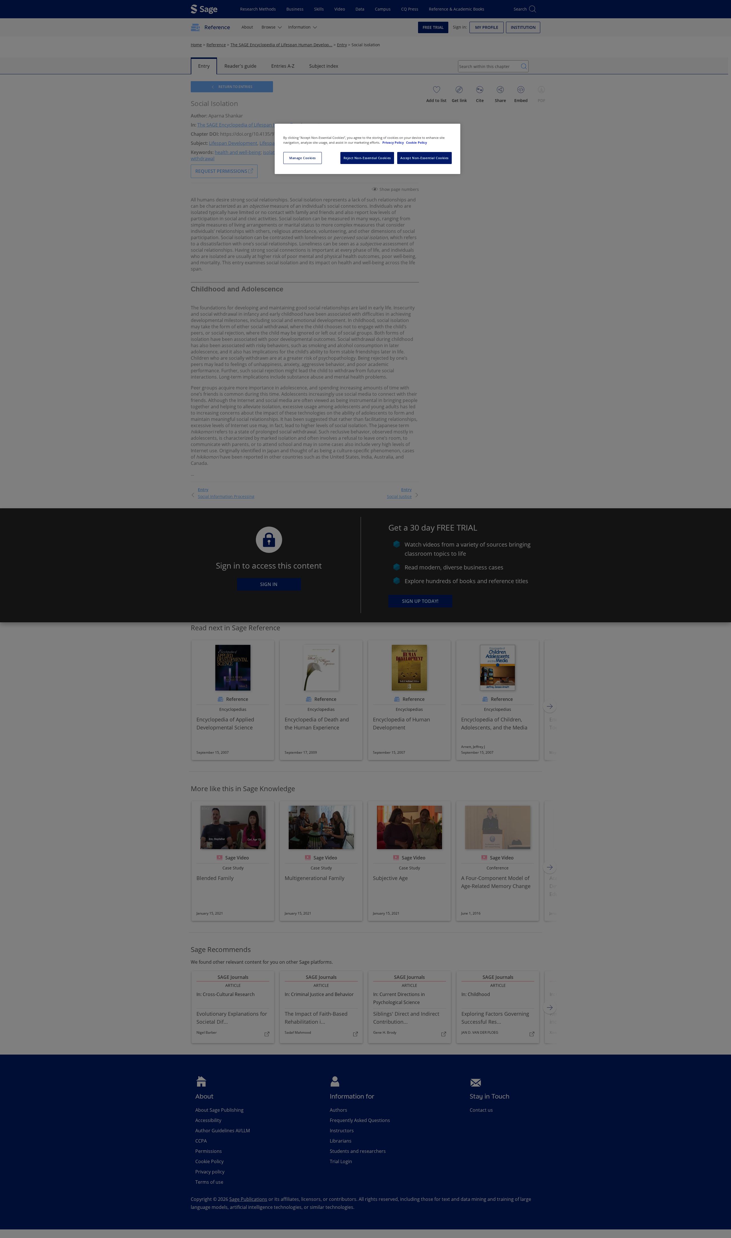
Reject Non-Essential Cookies (367, 158)
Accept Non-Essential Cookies (424, 158)
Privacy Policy (393, 142)
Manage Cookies (302, 158)
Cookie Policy (416, 142)
